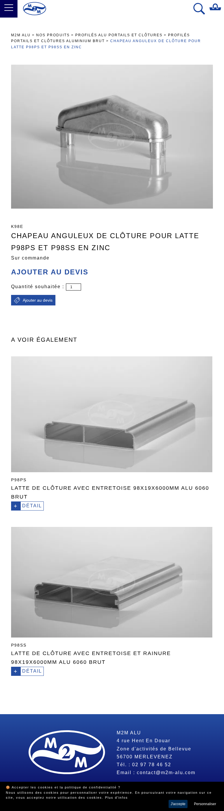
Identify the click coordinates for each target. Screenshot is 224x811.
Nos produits (53, 35)
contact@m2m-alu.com (166, 772)
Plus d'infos (116, 797)
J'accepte (178, 804)
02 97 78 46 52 (151, 764)
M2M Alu (21, 35)
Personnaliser (205, 804)
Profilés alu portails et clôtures (119, 35)
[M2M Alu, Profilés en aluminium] (34, 8)
